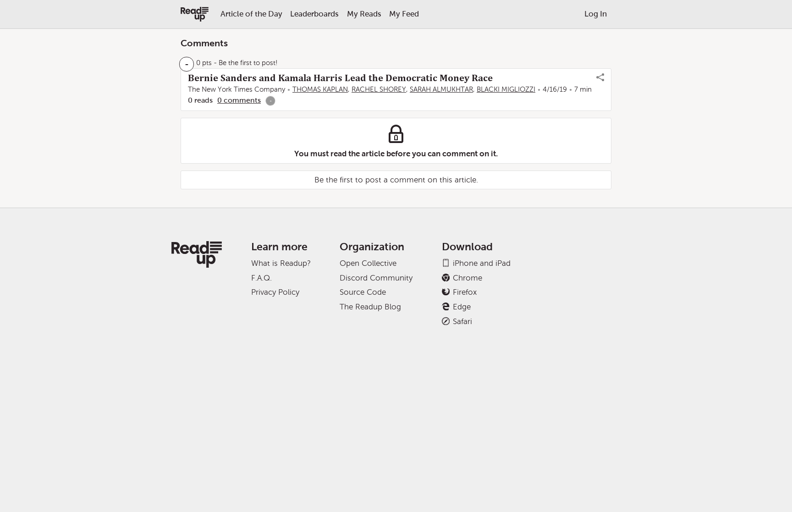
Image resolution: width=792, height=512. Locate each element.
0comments (239, 100)
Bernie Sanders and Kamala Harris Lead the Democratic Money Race (340, 77)
